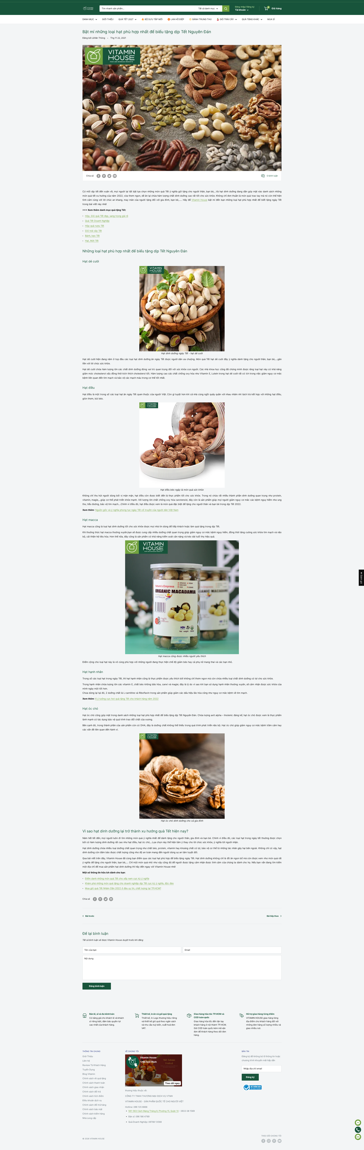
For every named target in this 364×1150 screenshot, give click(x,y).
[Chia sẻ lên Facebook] (99, 176)
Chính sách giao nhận (93, 1087)
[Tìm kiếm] (225, 8)
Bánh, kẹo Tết (92, 235)
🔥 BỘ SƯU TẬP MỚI (152, 19)
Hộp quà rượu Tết (94, 225)
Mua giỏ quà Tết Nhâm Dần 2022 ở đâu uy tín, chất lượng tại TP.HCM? (123, 888)
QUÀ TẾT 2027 (125, 19)
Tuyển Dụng (88, 1069)
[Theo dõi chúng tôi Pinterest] (274, 1141)
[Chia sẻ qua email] (115, 176)
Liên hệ (86, 1060)
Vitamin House (199, 199)
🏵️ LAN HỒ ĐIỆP (175, 19)
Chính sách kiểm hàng (93, 1113)
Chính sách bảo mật (92, 1109)
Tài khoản (240, 9)
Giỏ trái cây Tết (93, 230)
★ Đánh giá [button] (361, 577)
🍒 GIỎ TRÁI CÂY (225, 19)
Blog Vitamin (88, 1074)
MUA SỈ (271, 19)
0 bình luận (272, 175)
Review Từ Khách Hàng (94, 1065)
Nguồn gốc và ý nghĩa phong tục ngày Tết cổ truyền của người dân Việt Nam (136, 510)
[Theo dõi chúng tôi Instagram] (269, 1141)
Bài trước (89, 916)
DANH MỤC (88, 19)
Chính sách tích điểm (93, 1096)
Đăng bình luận (96, 986)
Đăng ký (250, 1077)
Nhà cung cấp (89, 1118)
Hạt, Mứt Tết (92, 240)
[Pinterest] (104, 176)
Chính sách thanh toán (93, 1082)
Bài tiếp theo (273, 916)
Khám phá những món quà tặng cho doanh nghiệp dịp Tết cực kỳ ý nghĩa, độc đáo (129, 883)
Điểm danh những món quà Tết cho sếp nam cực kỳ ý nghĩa (117, 878)
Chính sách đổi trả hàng (94, 1104)
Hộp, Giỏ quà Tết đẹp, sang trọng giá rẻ (106, 215)
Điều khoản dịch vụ (92, 1100)
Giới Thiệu (87, 1056)
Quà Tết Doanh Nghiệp (97, 220)
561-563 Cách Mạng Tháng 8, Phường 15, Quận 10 (153, 1111)
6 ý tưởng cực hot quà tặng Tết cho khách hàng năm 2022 (127, 698)
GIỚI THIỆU (107, 19)
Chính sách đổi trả (91, 1091)
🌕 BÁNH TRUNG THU (200, 19)
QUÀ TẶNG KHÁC (250, 19)
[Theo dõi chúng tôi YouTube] (280, 1141)
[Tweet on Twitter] (109, 176)
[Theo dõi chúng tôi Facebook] (263, 1141)
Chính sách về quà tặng (94, 1078)
